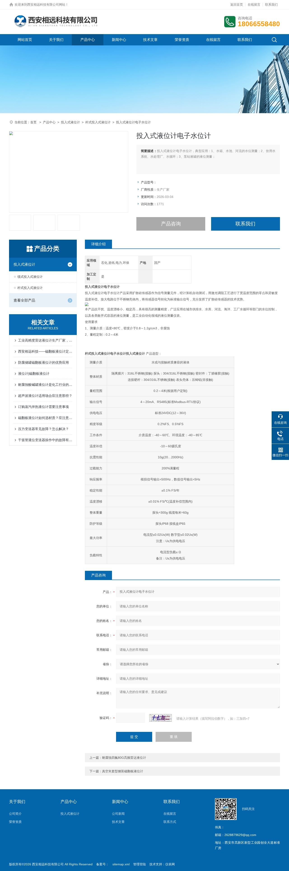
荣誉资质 (182, 40)
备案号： (102, 864)
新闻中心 (119, 40)
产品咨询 (171, 224)
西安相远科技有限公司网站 (46, 4)
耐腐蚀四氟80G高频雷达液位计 (124, 757)
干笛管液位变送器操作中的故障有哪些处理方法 (45, 440)
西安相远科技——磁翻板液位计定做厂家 (45, 351)
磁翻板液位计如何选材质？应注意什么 (45, 418)
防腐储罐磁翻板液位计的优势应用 (43, 362)
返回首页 (236, 4)
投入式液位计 (70, 122)
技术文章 (150, 40)
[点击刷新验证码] (160, 718)
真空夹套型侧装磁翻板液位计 (122, 771)
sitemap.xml (121, 864)
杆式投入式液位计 (98, 122)
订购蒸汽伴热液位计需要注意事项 (43, 407)
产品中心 (87, 40)
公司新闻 (118, 813)
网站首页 (25, 40)
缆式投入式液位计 (30, 277)
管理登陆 (139, 864)
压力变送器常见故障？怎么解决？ (43, 429)
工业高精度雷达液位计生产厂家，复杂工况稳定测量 (45, 340)
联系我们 (271, 4)
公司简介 (15, 813)
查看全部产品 (24, 300)
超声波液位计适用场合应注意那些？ (45, 396)
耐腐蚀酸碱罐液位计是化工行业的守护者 (45, 384)
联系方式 (169, 822)
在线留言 (254, 4)
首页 (33, 122)
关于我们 (56, 40)
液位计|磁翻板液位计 (33, 373)
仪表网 (170, 864)
